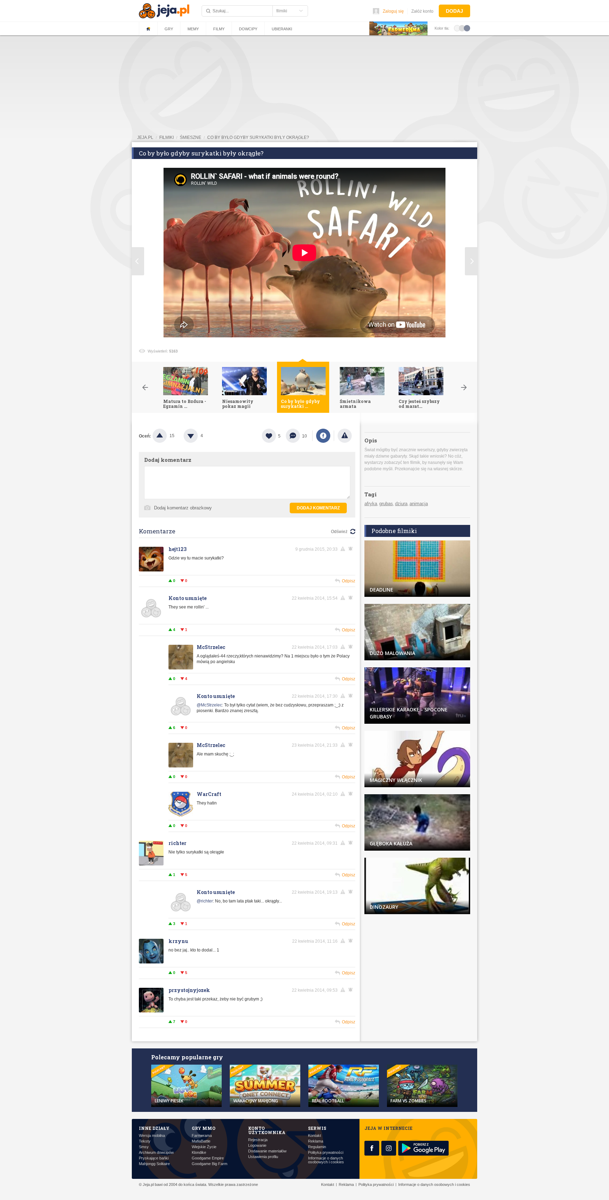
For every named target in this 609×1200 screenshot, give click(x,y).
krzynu (178, 941)
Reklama (315, 1141)
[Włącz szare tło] (462, 28)
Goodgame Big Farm (209, 1164)
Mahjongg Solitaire (154, 1164)
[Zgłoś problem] (344, 436)
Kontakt (314, 1136)
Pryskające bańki (153, 1158)
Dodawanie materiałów (267, 1151)
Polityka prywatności (325, 1153)
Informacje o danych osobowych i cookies (326, 1160)
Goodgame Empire (208, 1158)
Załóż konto (422, 11)
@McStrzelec (209, 705)
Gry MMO (203, 1128)
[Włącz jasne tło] (457, 28)
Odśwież (339, 531)
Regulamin (317, 1147)
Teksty (144, 1141)
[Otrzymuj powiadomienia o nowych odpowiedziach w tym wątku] (351, 597)
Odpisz (348, 580)
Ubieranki (282, 29)
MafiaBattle (201, 1141)
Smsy (144, 1147)
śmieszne (190, 137)
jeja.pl (145, 137)
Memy (193, 29)
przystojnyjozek (189, 990)
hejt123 (177, 549)
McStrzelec (211, 647)
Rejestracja (257, 1140)
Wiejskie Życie (204, 1147)
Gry (169, 29)
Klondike (199, 1153)
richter (177, 843)
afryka (370, 503)
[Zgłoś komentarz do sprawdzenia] (343, 548)
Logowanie (257, 1145)
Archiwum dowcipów (156, 1153)
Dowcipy (248, 29)
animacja (419, 503)
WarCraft (209, 794)
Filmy (218, 29)
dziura (401, 503)
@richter (205, 901)
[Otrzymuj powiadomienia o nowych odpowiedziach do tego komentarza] (351, 548)
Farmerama (202, 1136)
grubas (386, 503)
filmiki (166, 137)
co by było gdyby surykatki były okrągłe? (258, 137)
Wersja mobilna (152, 1136)
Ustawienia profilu (263, 1157)
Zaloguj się (393, 11)
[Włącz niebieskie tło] (467, 28)
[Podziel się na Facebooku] (323, 436)
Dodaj (454, 11)
